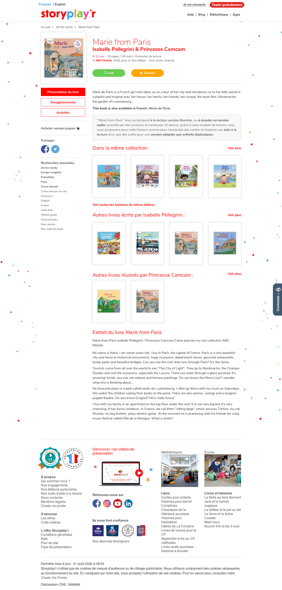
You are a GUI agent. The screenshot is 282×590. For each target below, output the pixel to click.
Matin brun (212, 522)
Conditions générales (56, 534)
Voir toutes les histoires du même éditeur (123, 205)
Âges (236, 14)
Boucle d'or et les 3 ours (221, 526)
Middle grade (49, 215)
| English (59, 4)
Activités (63, 112)
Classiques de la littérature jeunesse (175, 511)
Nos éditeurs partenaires (59, 489)
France (45, 205)
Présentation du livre (63, 92)
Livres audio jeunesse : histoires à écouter (178, 548)
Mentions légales (53, 501)
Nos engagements (54, 485)
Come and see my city (54, 191)
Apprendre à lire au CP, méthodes (178, 540)
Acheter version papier (58, 128)
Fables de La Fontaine (177, 526)
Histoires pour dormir (176, 501)
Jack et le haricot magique (216, 503)
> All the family (61, 27)
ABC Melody (104, 60)
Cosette (210, 517)
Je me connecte (194, 4)
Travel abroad (49, 186)
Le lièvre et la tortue (218, 513)
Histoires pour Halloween (171, 519)
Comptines (169, 505)
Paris (44, 182)
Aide (190, 14)
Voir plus (234, 148)
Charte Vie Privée (54, 577)
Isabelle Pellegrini (113, 49)
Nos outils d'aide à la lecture (61, 493)
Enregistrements (63, 102)
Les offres (48, 518)
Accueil (45, 27)
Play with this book (52, 229)
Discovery (47, 196)
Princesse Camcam (162, 49)
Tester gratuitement (227, 4)
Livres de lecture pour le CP (178, 532)
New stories (48, 224)
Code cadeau (51, 522)
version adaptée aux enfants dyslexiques (182, 134)
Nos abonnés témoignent (110, 541)
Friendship (47, 177)
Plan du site (49, 542)
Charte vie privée (53, 505)
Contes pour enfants (176, 497)
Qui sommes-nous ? (55, 481)
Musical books (49, 219)
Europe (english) (51, 172)
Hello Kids (47, 210)
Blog (201, 14)
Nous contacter (52, 497)
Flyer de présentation (56, 546)
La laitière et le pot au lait (222, 509)
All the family (49, 168)
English (45, 201)
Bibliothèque (219, 14)
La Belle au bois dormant (222, 497)
